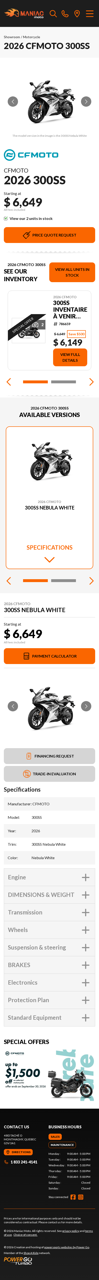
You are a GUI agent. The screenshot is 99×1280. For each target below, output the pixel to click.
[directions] (77, 13)
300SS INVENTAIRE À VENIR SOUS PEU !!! (70, 309)
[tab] (55, 1137)
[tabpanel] (69, 1171)
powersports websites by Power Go (66, 1247)
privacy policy (70, 1231)
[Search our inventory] (53, 13)
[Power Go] (47, 1261)
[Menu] (89, 13)
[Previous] (8, 382)
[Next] (90, 382)
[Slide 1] (35, 381)
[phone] (65, 13)
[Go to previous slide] (13, 101)
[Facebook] (73, 1197)
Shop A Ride (31, 1253)
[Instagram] (81, 1197)
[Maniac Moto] (24, 13)
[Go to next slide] (86, 101)
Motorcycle (31, 37)
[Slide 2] (63, 381)
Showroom (12, 37)
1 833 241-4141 (24, 1162)
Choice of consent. (25, 1235)
